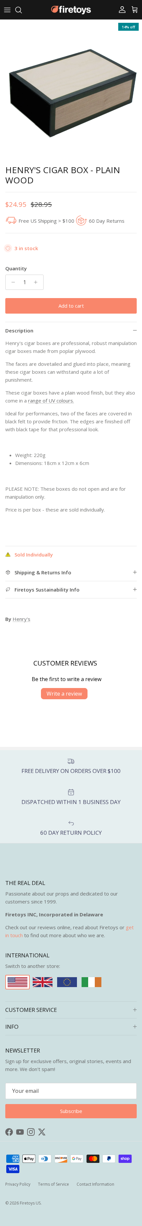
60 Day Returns (106, 220)
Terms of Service (53, 1184)
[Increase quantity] (37, 282)
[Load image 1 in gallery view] (71, 90)
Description (19, 330)
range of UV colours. (51, 400)
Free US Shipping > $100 (46, 220)
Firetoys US (30, 1203)
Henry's (21, 619)
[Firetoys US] (71, 9)
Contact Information (95, 1184)
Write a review (64, 693)
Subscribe (71, 1111)
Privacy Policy (17, 1184)
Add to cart (71, 305)
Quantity (16, 268)
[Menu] (7, 10)
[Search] (22, 10)
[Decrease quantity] (11, 282)
